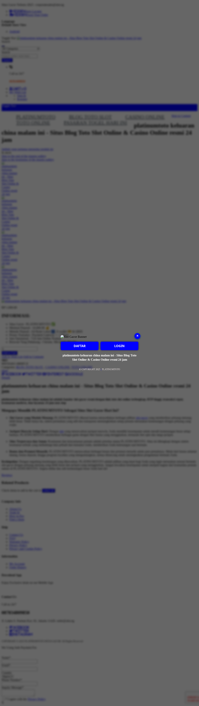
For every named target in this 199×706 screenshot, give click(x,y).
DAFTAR (80, 346)
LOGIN (119, 346)
